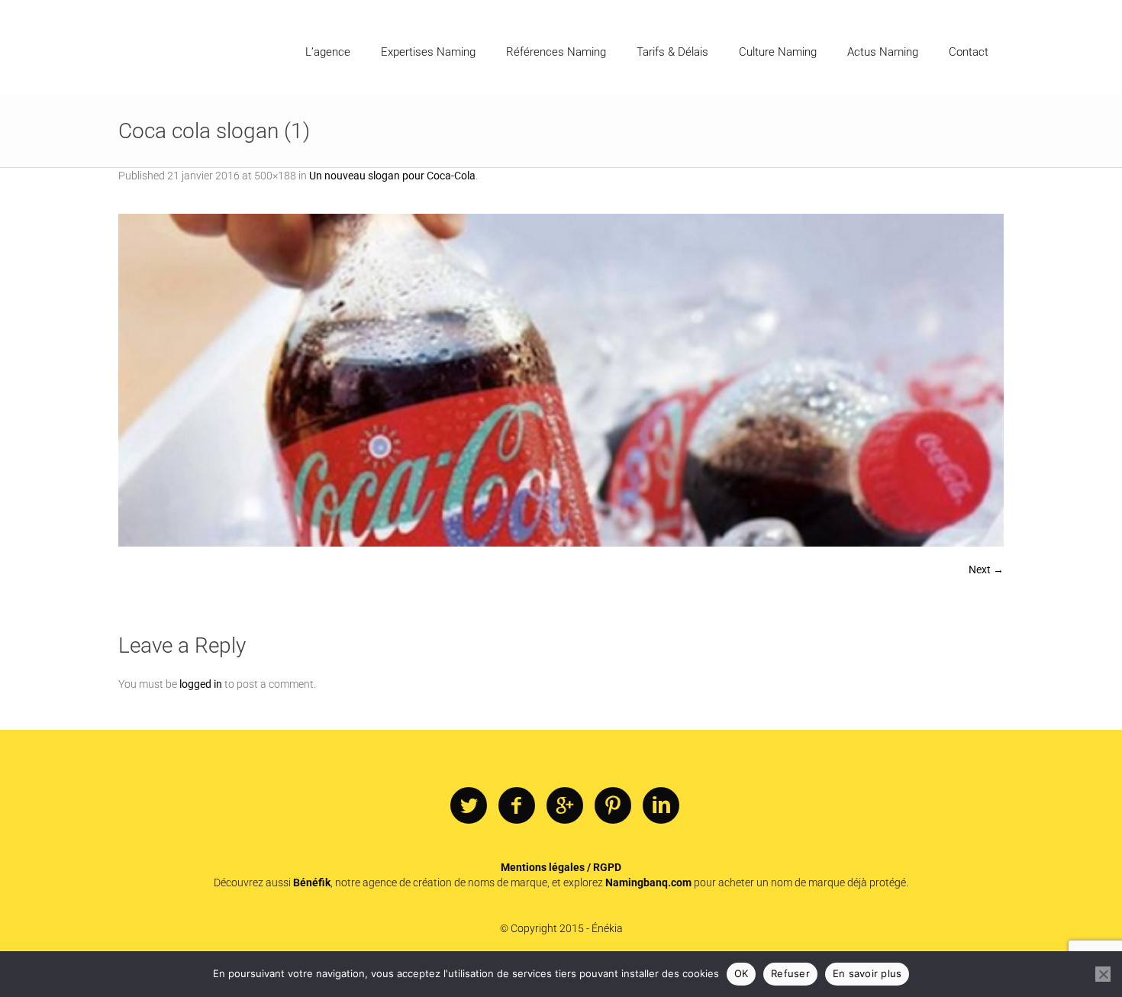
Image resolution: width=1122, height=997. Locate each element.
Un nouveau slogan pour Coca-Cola (392, 175)
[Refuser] (1103, 974)
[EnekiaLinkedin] (661, 806)
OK (741, 973)
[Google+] (565, 806)
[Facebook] (517, 806)
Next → (986, 569)
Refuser (790, 973)
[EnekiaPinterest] (613, 806)
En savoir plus (867, 973)
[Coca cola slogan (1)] (561, 380)
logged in (200, 684)
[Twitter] (469, 806)
